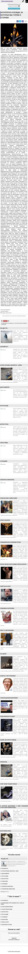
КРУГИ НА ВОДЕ (4, 405)
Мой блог (6, 311)
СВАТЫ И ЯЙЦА (4, 442)
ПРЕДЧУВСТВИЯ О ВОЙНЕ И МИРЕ (8, 498)
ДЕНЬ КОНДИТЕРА (4, 387)
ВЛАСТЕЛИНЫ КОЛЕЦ (5, 831)
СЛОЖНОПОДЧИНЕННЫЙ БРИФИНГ (9, 698)
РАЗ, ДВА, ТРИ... (4, 328)
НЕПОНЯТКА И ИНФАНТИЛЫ (7, 479)
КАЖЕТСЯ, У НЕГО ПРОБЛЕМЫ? (8, 676)
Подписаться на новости (14, 8)
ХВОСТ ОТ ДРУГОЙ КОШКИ (7, 630)
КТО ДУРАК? (3, 653)
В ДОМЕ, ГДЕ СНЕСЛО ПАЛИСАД (8, 740)
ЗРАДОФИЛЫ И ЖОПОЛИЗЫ (7, 608)
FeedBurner (17, 939)
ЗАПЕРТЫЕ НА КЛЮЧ (5, 586)
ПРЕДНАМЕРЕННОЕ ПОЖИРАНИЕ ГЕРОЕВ (10, 542)
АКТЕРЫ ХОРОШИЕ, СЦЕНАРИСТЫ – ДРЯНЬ (11, 365)
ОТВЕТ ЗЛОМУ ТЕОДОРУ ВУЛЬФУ (8, 784)
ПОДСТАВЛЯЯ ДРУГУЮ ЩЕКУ (7, 716)
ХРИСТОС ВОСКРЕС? (5, 520)
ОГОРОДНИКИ (3, 461)
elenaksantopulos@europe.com (14, 4)
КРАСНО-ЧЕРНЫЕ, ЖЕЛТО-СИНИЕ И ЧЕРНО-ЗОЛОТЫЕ (13, 564)
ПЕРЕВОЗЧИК (3, 762)
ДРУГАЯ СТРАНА (4, 424)
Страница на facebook (13, 5)
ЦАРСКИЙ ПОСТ (4, 346)
